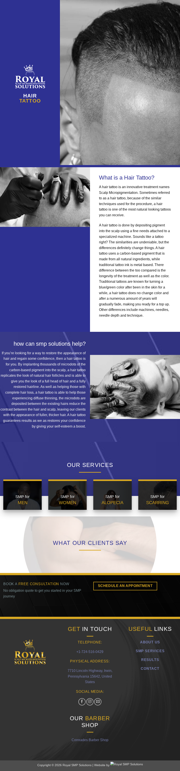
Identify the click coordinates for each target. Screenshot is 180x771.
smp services (150, 651)
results (150, 659)
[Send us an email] (98, 701)
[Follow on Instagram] (90, 701)
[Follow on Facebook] (82, 701)
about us (150, 642)
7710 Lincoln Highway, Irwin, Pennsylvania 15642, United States (90, 676)
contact (150, 668)
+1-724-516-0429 (89, 651)
